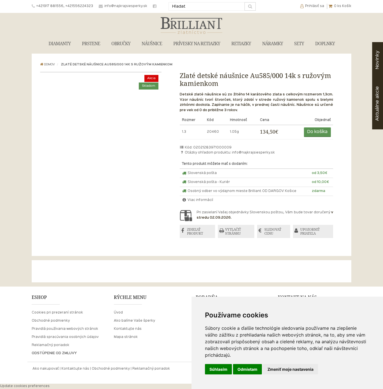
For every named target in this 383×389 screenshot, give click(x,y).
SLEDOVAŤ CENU (272, 231)
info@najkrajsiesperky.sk (253, 152)
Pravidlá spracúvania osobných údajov (65, 337)
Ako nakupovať (46, 368)
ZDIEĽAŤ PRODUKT (195, 231)
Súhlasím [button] (218, 369)
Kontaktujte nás (128, 329)
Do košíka (317, 132)
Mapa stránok (126, 337)
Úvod (118, 312)
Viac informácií (200, 200)
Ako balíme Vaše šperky (134, 320)
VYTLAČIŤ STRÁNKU (233, 231)
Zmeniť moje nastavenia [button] (290, 369)
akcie (377, 103)
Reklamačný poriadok (50, 345)
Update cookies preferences (25, 386)
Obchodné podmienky (51, 320)
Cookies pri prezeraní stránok (57, 312)
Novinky (377, 60)
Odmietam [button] (247, 369)
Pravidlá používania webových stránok (65, 329)
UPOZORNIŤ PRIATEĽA (310, 231)
